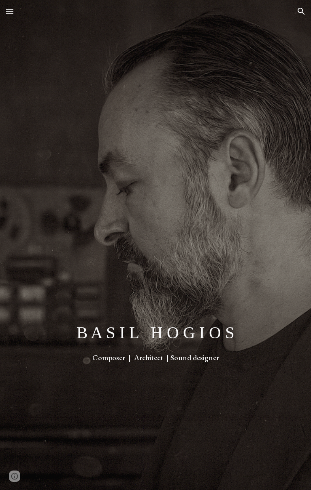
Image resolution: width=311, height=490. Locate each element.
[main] (155, 343)
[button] (9, 11)
